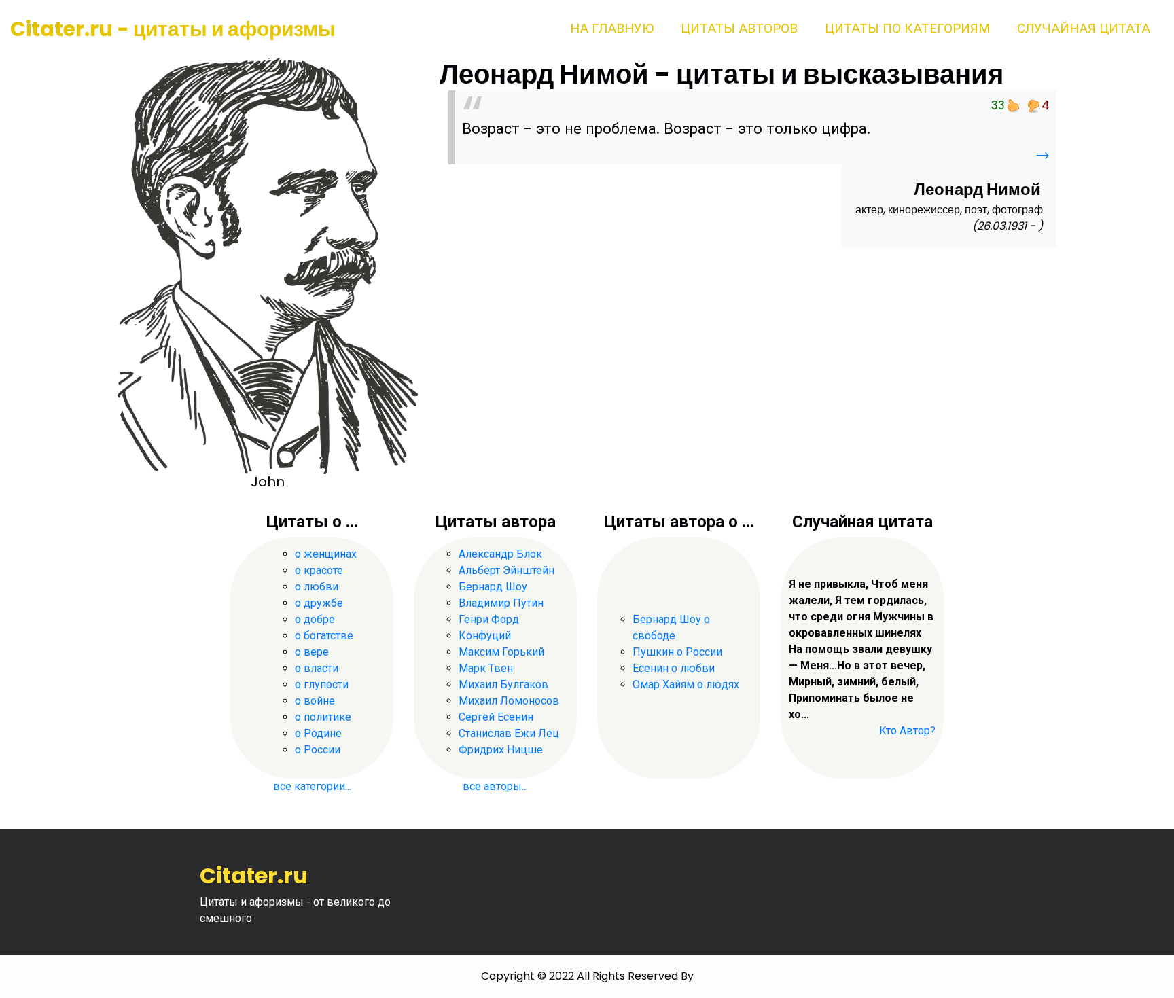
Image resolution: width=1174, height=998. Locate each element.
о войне (315, 700)
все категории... (312, 786)
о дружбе (319, 602)
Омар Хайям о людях (686, 684)
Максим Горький (501, 651)
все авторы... (495, 786)
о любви (316, 586)
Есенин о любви (674, 668)
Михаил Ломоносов (509, 700)
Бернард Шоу (493, 586)
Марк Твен (486, 668)
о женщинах (326, 554)
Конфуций (485, 635)
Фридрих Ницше (501, 749)
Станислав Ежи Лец (509, 733)
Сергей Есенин (496, 717)
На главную (612, 28)
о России (317, 749)
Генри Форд (489, 619)
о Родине (318, 733)
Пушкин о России (677, 651)
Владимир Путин (501, 602)
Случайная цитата (1083, 28)
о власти (316, 668)
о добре (315, 619)
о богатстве (324, 635)
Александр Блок (500, 554)
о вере (312, 651)
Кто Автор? (907, 730)
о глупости (322, 684)
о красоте (319, 570)
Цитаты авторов (739, 28)
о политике (323, 717)
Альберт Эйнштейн (506, 570)
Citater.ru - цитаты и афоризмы (173, 28)
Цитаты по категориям (907, 28)
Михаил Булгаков (503, 684)
